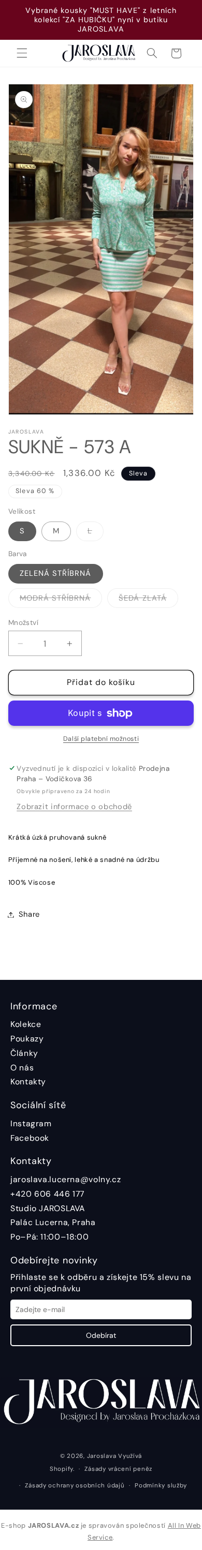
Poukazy (27, 1038)
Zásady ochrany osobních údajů (74, 1485)
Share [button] (29, 914)
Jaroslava (102, 1456)
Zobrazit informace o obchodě (74, 806)
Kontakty (28, 1081)
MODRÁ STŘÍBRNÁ (61, 600)
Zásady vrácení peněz (118, 1469)
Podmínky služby (161, 1485)
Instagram (31, 1123)
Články (24, 1053)
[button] (22, 53)
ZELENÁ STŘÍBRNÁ (56, 573)
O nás (22, 1067)
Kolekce (25, 1024)
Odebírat (101, 1335)
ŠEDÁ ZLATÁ (148, 600)
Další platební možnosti (101, 739)
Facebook (29, 1137)
